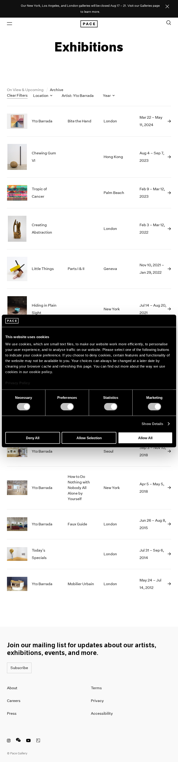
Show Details (152, 424)
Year (107, 95)
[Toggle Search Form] (168, 22)
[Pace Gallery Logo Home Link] (89, 23)
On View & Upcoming (25, 90)
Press (11, 713)
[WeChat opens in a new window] (18, 741)
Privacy (97, 700)
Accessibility (102, 713)
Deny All (32, 438)
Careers (13, 700)
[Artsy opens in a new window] (38, 741)
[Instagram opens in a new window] (8, 741)
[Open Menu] (9, 23)
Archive (56, 90)
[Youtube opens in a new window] (28, 741)
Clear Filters (17, 95)
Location (41, 95)
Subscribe (19, 668)
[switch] (67, 406)
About (12, 688)
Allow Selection (89, 438)
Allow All (145, 438)
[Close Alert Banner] (167, 6)
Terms (96, 688)
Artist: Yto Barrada (78, 95)
